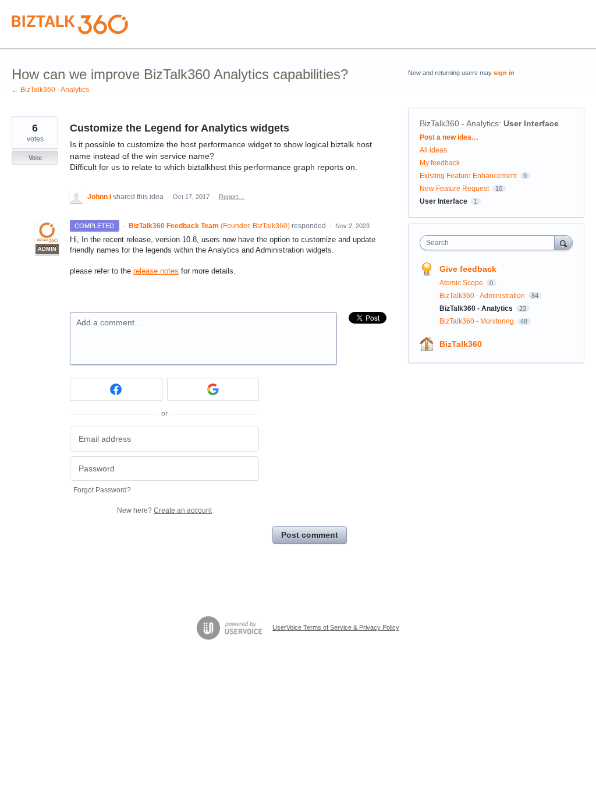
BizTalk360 (460, 344)
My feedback (440, 163)
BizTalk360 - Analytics (459, 123)
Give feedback (467, 269)
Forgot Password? (102, 490)
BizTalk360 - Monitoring (477, 321)
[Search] (563, 242)
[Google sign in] (213, 389)
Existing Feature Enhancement (468, 176)
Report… (231, 196)
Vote (35, 157)
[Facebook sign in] (116, 389)
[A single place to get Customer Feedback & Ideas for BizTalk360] (70, 24)
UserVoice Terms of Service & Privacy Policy (335, 627)
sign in (504, 72)
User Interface (531, 123)
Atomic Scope (462, 283)
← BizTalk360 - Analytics (50, 90)
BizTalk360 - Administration (483, 296)
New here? (164, 510)
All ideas (433, 150)
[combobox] (489, 243)
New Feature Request (454, 188)
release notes (156, 271)
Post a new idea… (449, 137)
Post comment (309, 535)
